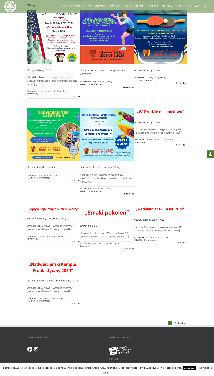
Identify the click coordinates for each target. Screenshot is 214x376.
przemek (33, 91)
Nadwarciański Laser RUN (149, 219)
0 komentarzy (97, 84)
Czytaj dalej (74, 96)
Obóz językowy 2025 (39, 70)
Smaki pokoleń (88, 225)
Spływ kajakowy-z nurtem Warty (46, 218)
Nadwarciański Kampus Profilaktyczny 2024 (52, 280)
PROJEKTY (84, 84)
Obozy (60, 91)
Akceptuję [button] (189, 368)
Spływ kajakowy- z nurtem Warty (100, 167)
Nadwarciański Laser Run (41, 167)
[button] (205, 6)
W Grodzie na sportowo (147, 70)
